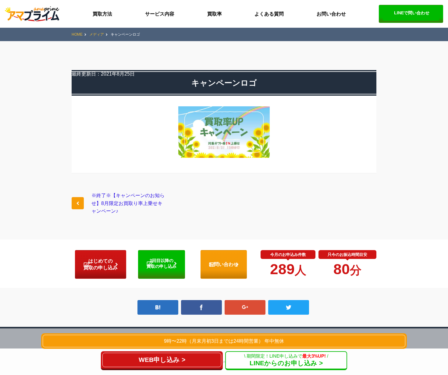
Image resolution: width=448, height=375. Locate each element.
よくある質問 (269, 13)
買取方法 (102, 13)
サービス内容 (159, 13)
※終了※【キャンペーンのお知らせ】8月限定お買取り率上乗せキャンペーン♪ (128, 203)
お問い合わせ (331, 13)
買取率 (214, 13)
